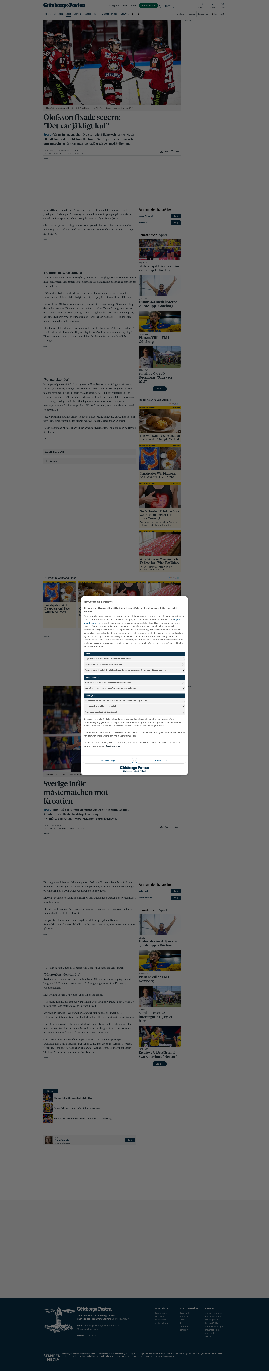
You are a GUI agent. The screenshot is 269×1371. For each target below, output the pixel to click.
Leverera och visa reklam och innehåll (100, 706)
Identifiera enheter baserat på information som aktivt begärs (110, 688)
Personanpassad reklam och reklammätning (103, 664)
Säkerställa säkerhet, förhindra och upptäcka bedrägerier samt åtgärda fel (116, 700)
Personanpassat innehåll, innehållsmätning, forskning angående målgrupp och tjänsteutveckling (125, 670)
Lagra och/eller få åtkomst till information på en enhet (108, 658)
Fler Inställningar (108, 760)
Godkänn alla (161, 760)
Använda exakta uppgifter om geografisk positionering (108, 682)
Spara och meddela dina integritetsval (101, 712)
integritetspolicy (112, 745)
